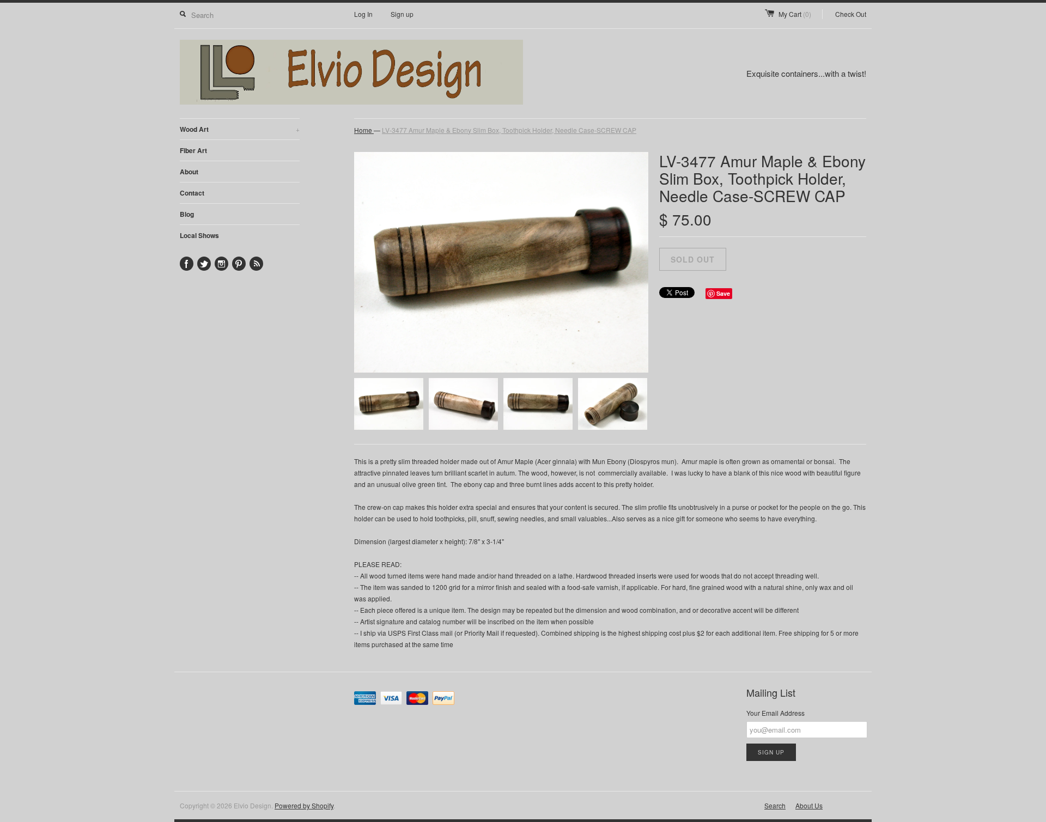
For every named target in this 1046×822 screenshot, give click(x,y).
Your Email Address (775, 712)
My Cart (795, 14)
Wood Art (240, 129)
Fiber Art (193, 150)
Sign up (402, 14)
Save (723, 293)
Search (775, 805)
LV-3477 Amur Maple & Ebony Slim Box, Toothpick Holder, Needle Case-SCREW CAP (509, 130)
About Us (809, 805)
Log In (363, 14)
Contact (192, 193)
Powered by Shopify (304, 805)
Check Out (850, 14)
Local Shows (199, 235)
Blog (187, 214)
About (189, 171)
